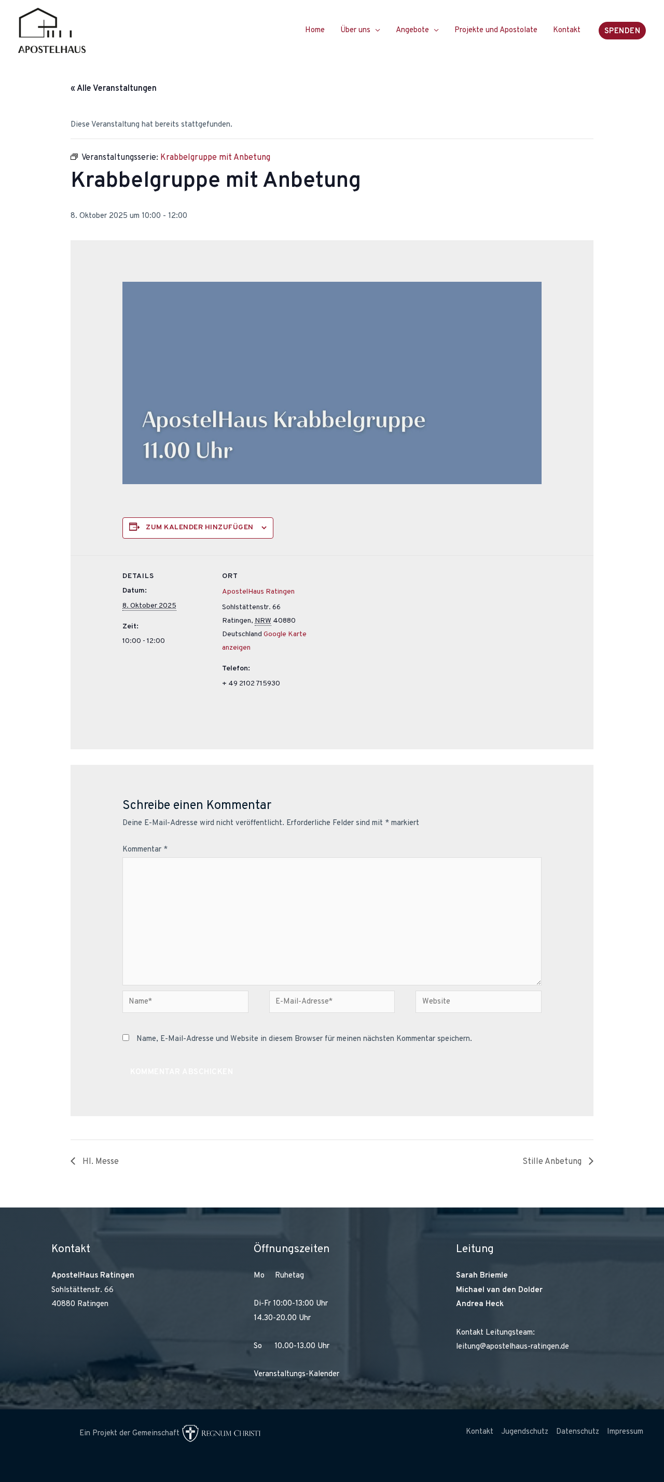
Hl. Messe (99, 1162)
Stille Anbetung (553, 1162)
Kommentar (145, 850)
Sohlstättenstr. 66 (82, 1290)
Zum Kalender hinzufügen (200, 527)
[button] (622, 30)
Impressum (625, 1432)
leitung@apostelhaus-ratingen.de (512, 1347)
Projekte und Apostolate (495, 30)
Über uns (355, 30)
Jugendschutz (524, 1432)
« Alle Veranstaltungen (114, 89)
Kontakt (566, 30)
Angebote (412, 30)
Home (315, 30)
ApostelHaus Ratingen (258, 591)
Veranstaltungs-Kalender (296, 1374)
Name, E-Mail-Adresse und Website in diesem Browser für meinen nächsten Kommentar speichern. (304, 1039)
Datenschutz (577, 1432)
